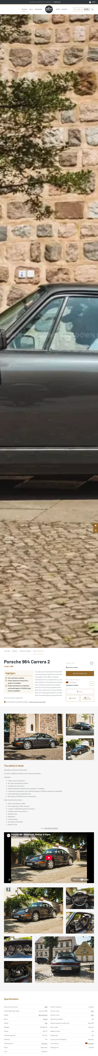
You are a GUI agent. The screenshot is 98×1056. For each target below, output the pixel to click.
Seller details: (73, 679)
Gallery (14, 651)
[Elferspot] (49, 9)
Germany (91, 1043)
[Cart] (92, 9)
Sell (31, 9)
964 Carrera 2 (43, 1015)
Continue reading (51, 828)
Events (64, 9)
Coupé (45, 1019)
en (87, 9)
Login (93, 2)
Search (24, 9)
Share (73, 698)
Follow (77, 9)
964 (46, 1023)
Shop (58, 9)
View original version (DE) (37, 702)
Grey (92, 1011)
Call (81, 691)
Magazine (38, 9)
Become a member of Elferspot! (44, 2)
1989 (46, 1007)
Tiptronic (44, 1043)
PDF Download (87, 698)
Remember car (81, 673)
